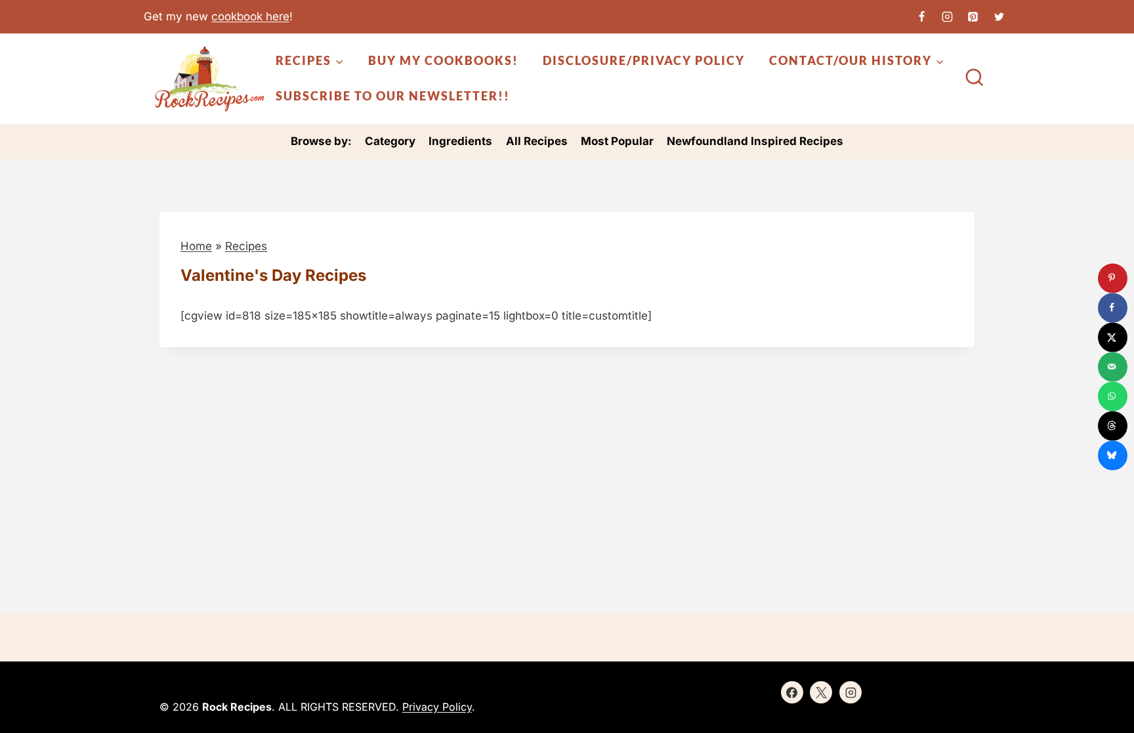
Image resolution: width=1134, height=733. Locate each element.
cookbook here (250, 16)
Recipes (246, 246)
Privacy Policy (437, 706)
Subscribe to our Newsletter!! (393, 96)
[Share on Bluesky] (1112, 455)
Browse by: (321, 141)
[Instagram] (947, 16)
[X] (999, 16)
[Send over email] (1112, 366)
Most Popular (617, 141)
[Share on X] (1112, 337)
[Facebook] (922, 16)
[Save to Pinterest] (1112, 278)
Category (390, 141)
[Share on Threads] (1112, 425)
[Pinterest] (973, 16)
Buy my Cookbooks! (443, 60)
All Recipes (537, 141)
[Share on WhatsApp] (1112, 396)
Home (196, 246)
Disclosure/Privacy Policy (644, 60)
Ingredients (460, 141)
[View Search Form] (974, 78)
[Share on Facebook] (1112, 307)
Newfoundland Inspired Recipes (755, 141)
